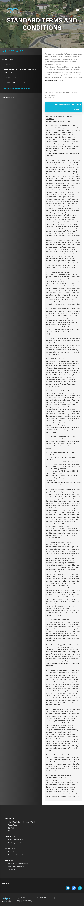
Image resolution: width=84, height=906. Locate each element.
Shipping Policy (10, 77)
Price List (7, 64)
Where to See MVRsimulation (18, 864)
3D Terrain (11, 831)
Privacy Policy (27, 901)
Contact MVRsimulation (16, 867)
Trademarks (12, 870)
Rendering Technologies (16, 843)
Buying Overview (9, 59)
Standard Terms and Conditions (17, 88)
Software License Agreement (68, 778)
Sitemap (17, 901)
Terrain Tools (12, 825)
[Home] (12, 9)
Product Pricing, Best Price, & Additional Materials (20, 71)
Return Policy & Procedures (15, 83)
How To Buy (15, 51)
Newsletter (12, 852)
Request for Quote (51, 80)
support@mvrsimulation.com (55, 427)
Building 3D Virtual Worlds (17, 840)
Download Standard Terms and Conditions (66, 107)
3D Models (12, 828)
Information (8, 98)
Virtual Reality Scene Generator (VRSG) (21, 822)
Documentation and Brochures (18, 855)
